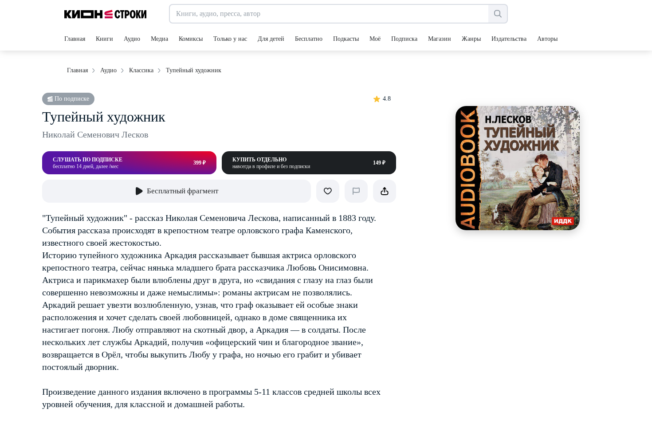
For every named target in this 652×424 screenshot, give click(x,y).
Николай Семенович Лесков (95, 134)
